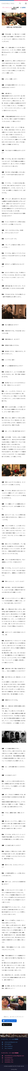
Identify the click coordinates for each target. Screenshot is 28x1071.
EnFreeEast (7, 1044)
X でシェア (8, 1024)
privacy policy (14, 1069)
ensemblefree (8, 1058)
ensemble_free (8, 1060)
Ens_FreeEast (8, 1046)
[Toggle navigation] (25, 3)
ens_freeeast (8, 1048)
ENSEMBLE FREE (8, 3)
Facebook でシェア (10, 1021)
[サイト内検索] (20, 3)
